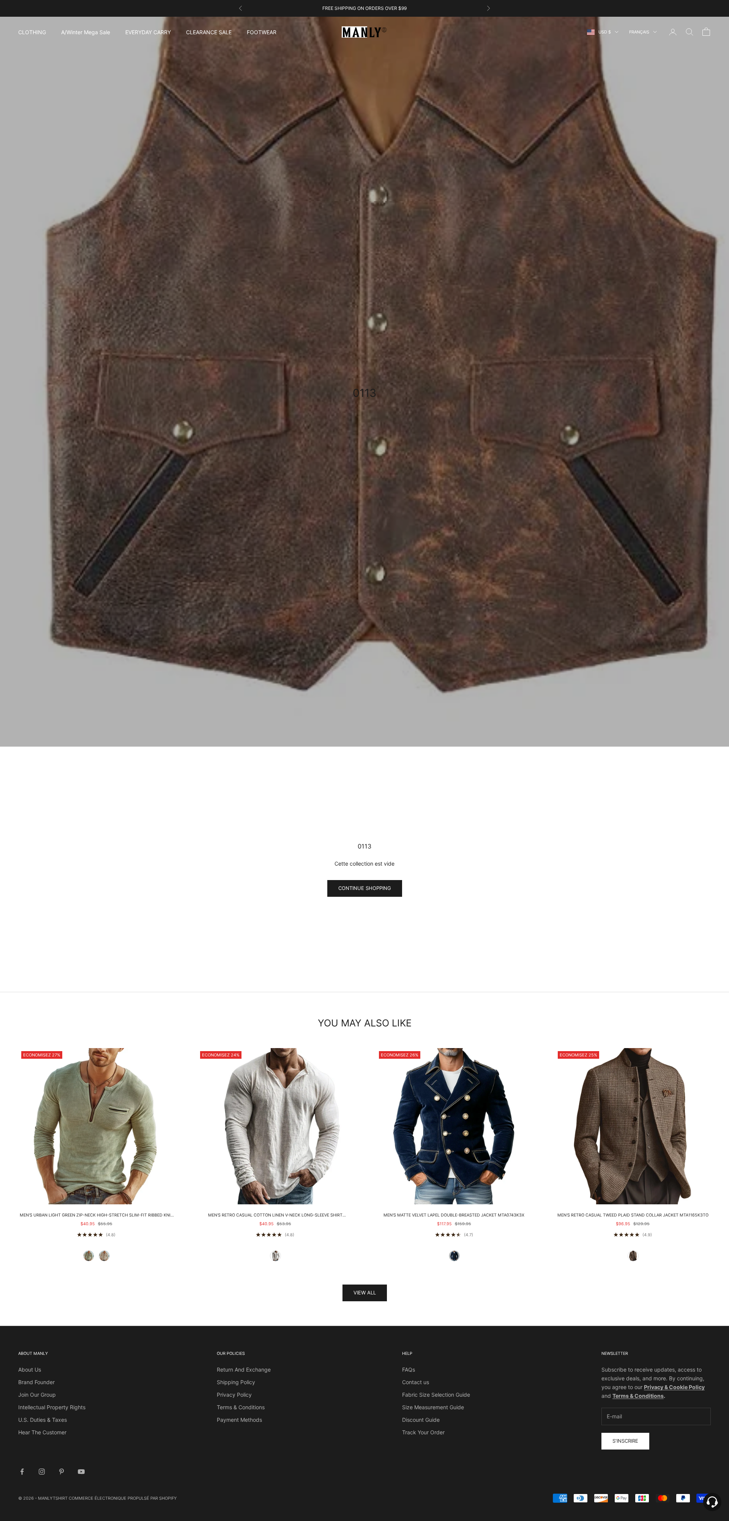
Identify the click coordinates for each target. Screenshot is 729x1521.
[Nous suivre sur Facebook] (22, 1471)
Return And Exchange (244, 1369)
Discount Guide (421, 1419)
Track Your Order (423, 1432)
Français (639, 32)
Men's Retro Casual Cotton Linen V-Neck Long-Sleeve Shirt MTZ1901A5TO (275, 1216)
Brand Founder (36, 1382)
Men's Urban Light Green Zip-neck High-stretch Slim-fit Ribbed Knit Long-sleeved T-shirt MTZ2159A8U (96, 1216)
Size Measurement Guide (433, 1407)
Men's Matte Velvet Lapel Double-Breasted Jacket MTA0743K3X (453, 1215)
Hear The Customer (42, 1432)
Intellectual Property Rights (51, 1407)
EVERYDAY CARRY (148, 32)
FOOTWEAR (261, 32)
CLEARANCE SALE (209, 32)
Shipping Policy (236, 1382)
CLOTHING (32, 32)
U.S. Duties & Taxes (42, 1419)
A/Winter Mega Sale (85, 32)
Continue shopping (364, 888)
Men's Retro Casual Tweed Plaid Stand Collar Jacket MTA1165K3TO (632, 1215)
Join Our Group (37, 1394)
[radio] (88, 1255)
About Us (29, 1369)
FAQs (408, 1369)
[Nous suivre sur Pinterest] (61, 1471)
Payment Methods (239, 1419)
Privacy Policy (234, 1394)
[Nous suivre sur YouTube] (81, 1471)
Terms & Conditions (241, 1407)
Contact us (415, 1382)
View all (364, 1292)
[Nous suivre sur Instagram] (42, 1471)
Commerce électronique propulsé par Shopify (123, 1498)
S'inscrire (625, 1441)
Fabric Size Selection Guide (436, 1394)
